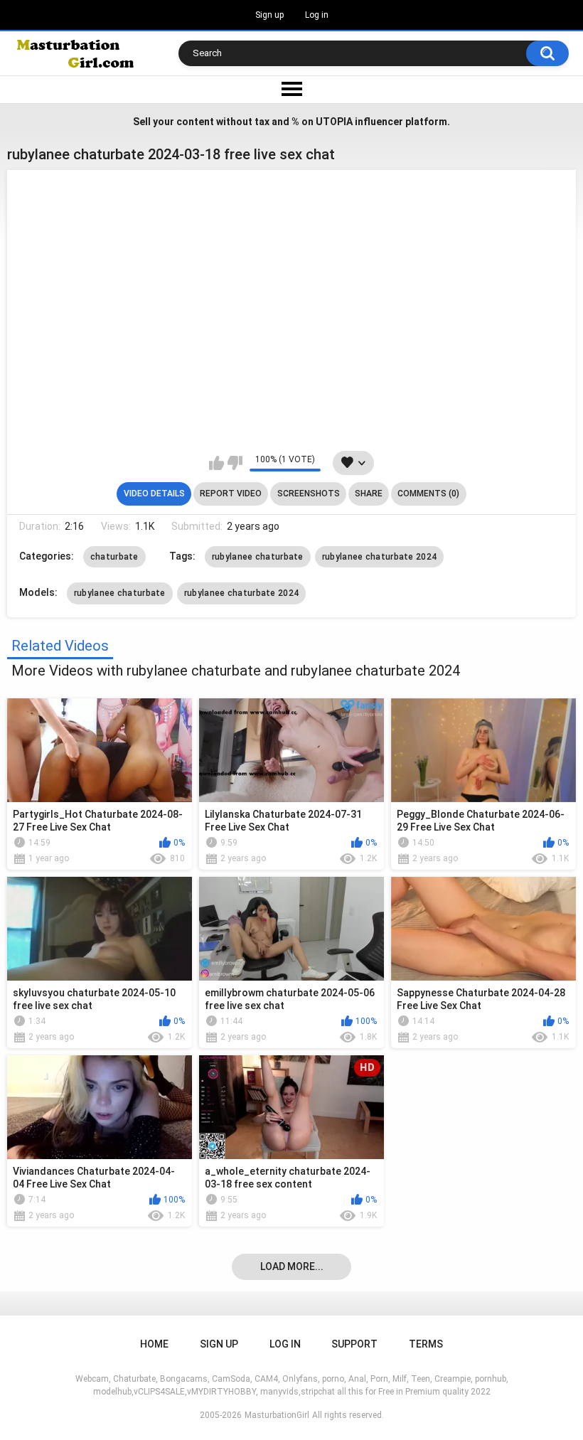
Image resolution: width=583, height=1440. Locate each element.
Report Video (231, 493)
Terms (426, 1344)
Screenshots (308, 493)
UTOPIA (334, 121)
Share (369, 493)
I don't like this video (235, 463)
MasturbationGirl (277, 1415)
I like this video (216, 463)
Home (154, 1344)
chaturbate (114, 557)
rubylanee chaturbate (258, 557)
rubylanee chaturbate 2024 (379, 557)
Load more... (291, 1266)
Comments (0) (428, 493)
